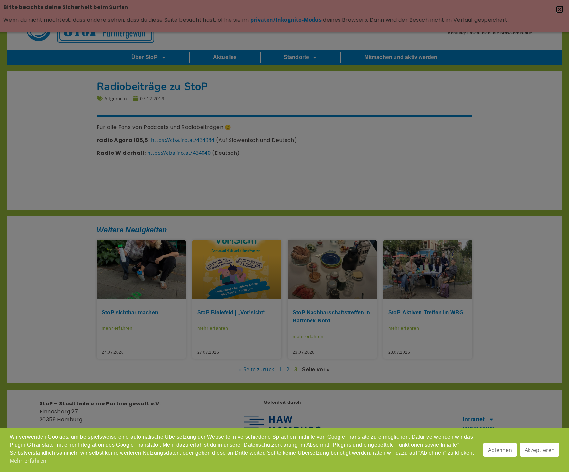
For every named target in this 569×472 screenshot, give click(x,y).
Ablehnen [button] (500, 450)
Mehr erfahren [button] (28, 460)
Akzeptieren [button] (540, 450)
